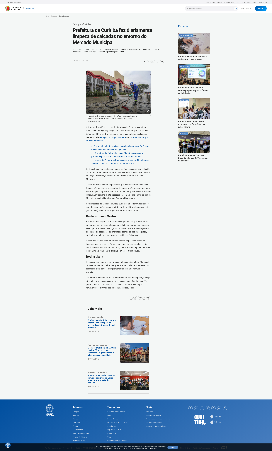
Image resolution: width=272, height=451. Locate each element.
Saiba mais (153, 448)
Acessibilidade (15, 2)
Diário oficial (112, 433)
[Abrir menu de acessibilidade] (8, 445)
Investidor (76, 422)
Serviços (76, 412)
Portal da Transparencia (116, 412)
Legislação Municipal (115, 430)
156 (237, 2)
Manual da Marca (79, 440)
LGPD (109, 415)
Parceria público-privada (154, 422)
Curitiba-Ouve (229, 2)
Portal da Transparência (213, 2)
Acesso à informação (248, 2)
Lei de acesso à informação (117, 422)
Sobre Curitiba (78, 430)
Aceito (172, 447)
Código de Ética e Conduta (117, 440)
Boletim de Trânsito (80, 437)
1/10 (149, 115)
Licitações (149, 412)
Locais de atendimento (81, 433)
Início (47, 16)
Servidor (76, 419)
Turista (75, 426)
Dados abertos (112, 419)
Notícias (54, 16)
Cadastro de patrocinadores (156, 426)
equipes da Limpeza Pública (113, 137)
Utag (109, 437)
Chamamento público (153, 415)
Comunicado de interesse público (158, 419)
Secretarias (263, 2)
